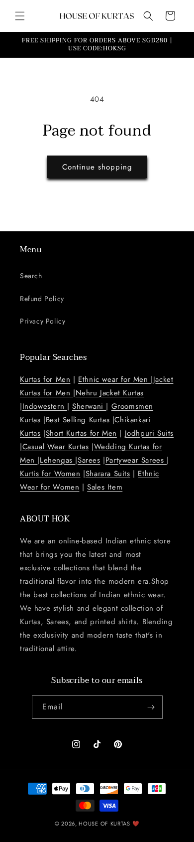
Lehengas (57, 460)
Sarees (89, 460)
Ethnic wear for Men (114, 379)
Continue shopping (97, 167)
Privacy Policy (42, 321)
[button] (20, 16)
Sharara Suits (108, 473)
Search (31, 276)
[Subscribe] (151, 707)
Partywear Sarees (136, 460)
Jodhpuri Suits (149, 433)
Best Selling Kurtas (77, 419)
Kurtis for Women (50, 473)
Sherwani (89, 406)
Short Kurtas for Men (81, 433)
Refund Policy (42, 299)
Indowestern (44, 406)
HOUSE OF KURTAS (104, 824)
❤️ (136, 824)
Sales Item (104, 487)
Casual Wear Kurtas (55, 446)
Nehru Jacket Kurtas (110, 392)
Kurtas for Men (45, 379)
